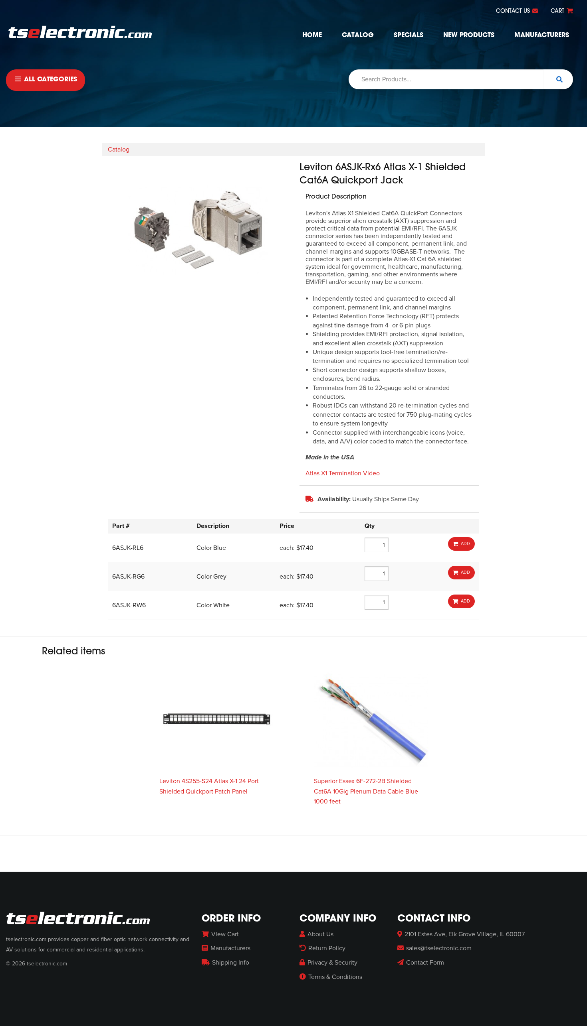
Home (312, 35)
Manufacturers (541, 35)
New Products (468, 35)
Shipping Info (230, 963)
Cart (558, 11)
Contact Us (513, 11)
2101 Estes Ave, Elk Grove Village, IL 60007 (465, 934)
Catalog (358, 35)
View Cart (225, 934)
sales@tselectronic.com (439, 948)
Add (464, 543)
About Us (320, 934)
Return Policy (326, 948)
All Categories (49, 80)
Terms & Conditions (335, 977)
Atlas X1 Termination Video (342, 473)
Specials (408, 35)
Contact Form (425, 963)
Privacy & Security (332, 963)
